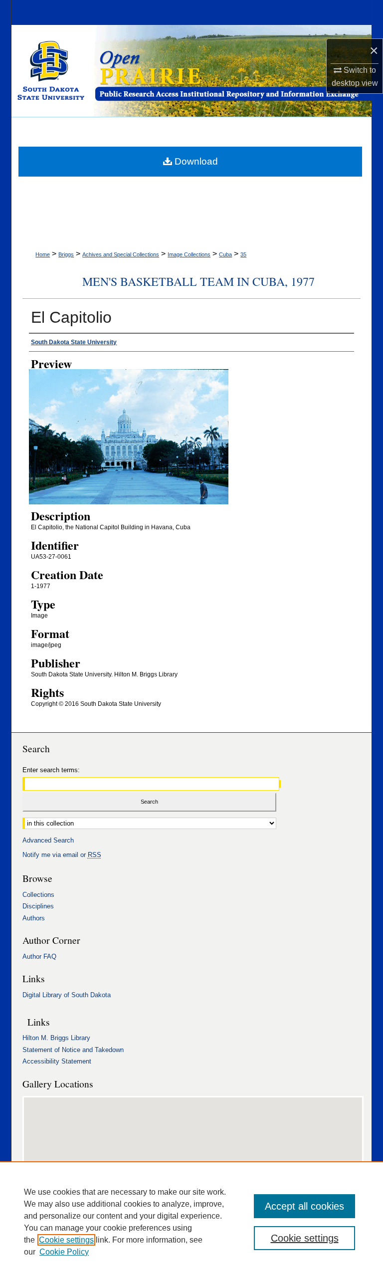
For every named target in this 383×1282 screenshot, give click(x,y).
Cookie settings (66, 1240)
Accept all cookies (304, 1206)
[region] (191, 1221)
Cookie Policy (64, 1252)
